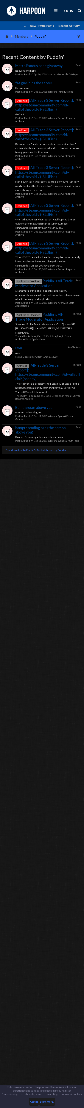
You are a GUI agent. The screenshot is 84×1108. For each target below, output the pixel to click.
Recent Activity (69, 25)
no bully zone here (25, 70)
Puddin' (28, 74)
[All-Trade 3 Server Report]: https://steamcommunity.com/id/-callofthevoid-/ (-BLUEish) (44, 105)
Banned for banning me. (28, 412)
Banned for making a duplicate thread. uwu (39, 437)
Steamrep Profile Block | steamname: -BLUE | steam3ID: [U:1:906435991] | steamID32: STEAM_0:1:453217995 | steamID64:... (45, 328)
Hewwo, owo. (22, 88)
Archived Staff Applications (30, 339)
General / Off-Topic (68, 74)
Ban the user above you (34, 407)
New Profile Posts (42, 25)
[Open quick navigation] (78, 36)
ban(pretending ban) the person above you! (40, 430)
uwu (18, 348)
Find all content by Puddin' (20, 450)
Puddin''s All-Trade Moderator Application (44, 283)
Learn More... (47, 1101)
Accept (34, 1101)
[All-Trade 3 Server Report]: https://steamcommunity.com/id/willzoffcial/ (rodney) (48, 372)
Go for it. (20, 114)
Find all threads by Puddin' (52, 450)
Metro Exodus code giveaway (39, 65)
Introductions (65, 91)
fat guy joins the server (33, 83)
